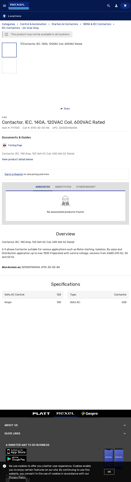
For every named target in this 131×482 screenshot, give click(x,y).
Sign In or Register (14, 174)
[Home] (20, 6)
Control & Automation (33, 24)
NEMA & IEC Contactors (97, 24)
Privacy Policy (17, 477)
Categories (8, 24)
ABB (4, 117)
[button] (9, 50)
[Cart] (125, 6)
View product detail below (17, 159)
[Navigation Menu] (4, 6)
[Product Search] (108, 6)
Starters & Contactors (65, 24)
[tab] (43, 187)
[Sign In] (116, 6)
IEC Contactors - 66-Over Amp (20, 27)
